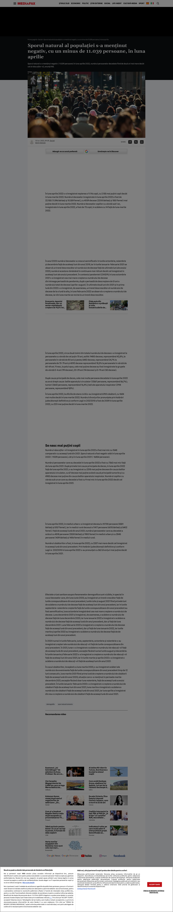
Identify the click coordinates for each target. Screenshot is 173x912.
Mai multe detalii (28, 883)
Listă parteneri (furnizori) (86, 889)
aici (51, 897)
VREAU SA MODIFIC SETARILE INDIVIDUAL (153, 891)
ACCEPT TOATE (154, 884)
